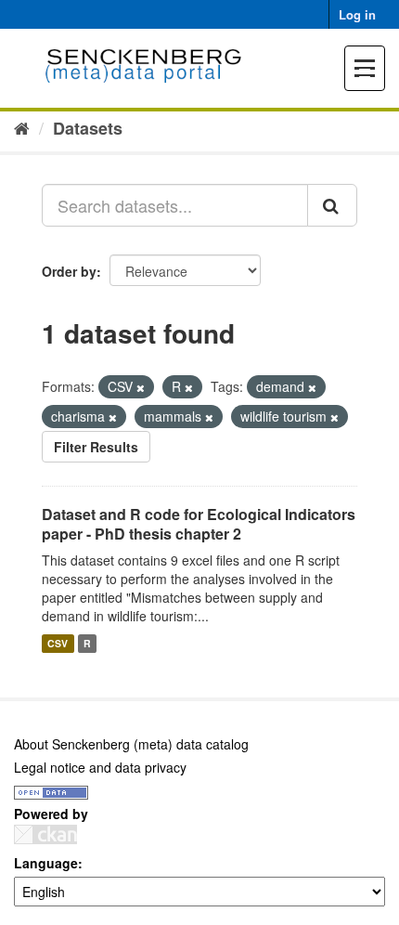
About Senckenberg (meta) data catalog (131, 744)
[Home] (22, 127)
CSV (57, 643)
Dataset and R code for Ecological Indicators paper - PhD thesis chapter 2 (198, 523)
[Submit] (332, 205)
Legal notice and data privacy (100, 767)
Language (46, 862)
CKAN (45, 834)
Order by (69, 271)
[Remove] (140, 387)
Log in (357, 14)
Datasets (87, 128)
